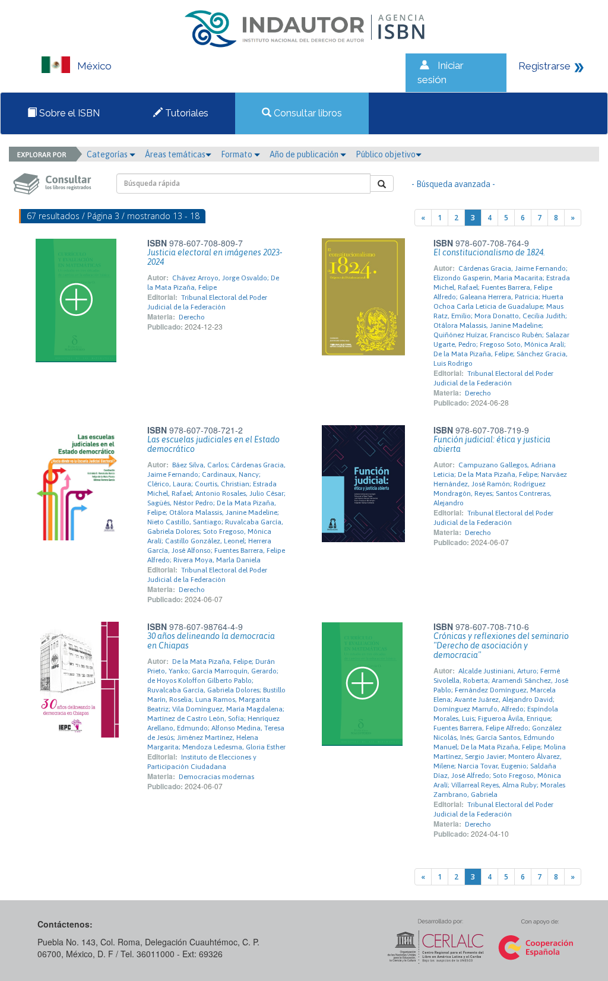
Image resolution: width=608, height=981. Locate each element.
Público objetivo (386, 154)
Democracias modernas (216, 777)
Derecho (192, 317)
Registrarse (544, 66)
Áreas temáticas (175, 154)
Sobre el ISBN (68, 113)
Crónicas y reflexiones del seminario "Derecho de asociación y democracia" (501, 645)
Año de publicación (305, 154)
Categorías (108, 154)
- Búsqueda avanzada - (453, 184)
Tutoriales (185, 113)
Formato (237, 154)
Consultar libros (306, 113)
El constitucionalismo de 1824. (489, 252)
